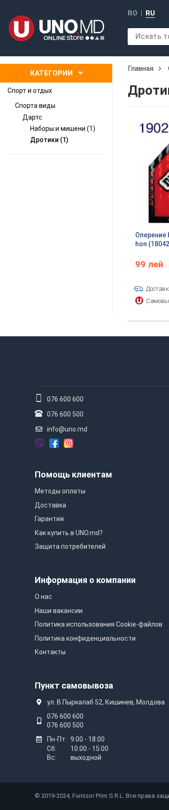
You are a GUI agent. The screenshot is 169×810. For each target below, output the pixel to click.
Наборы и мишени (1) (62, 128)
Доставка (50, 505)
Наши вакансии (59, 610)
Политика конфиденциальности (85, 638)
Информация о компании (85, 580)
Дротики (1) (49, 140)
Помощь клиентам (73, 474)
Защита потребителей (70, 546)
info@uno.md (67, 429)
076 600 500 (65, 414)
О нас (43, 596)
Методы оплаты (60, 491)
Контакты (50, 652)
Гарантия (49, 518)
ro (133, 13)
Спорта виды (35, 105)
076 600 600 (65, 399)
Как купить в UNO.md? (69, 533)
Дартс (32, 117)
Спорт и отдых (30, 90)
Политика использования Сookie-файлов (98, 624)
